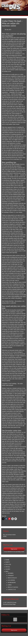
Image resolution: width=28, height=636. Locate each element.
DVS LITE (8, 564)
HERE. (5, 536)
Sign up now (14, 549)
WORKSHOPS (12, 582)
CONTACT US (12, 589)
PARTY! (7, 562)
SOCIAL (7, 566)
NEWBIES (10, 573)
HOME (7, 559)
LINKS (10, 585)
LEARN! (7, 569)
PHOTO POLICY (12, 578)
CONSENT (11, 575)
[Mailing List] (15, 619)
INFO (6, 571)
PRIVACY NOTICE (13, 587)
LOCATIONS (11, 580)
